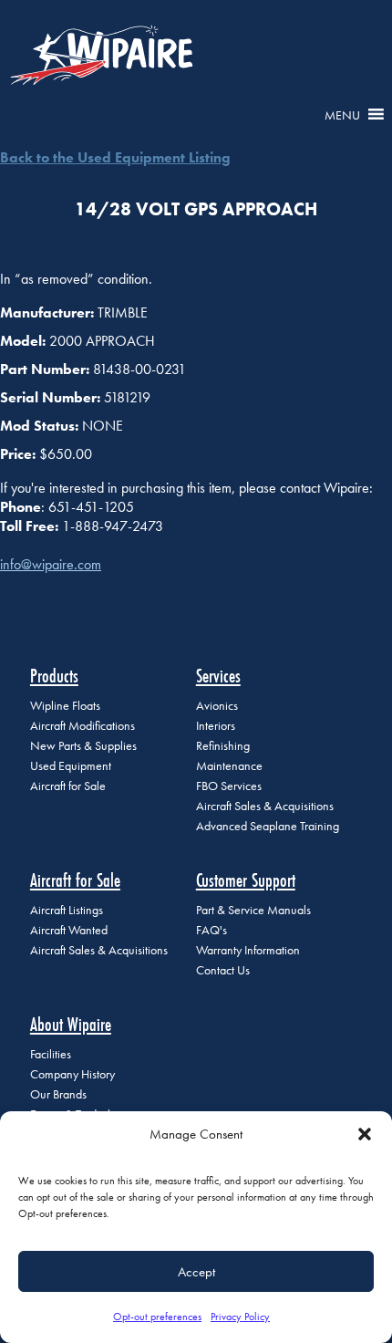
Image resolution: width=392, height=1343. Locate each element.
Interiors (215, 726)
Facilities (50, 1054)
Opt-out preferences (157, 1316)
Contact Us (223, 970)
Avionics (217, 705)
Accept (196, 1272)
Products (54, 675)
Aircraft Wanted (69, 930)
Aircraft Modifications (82, 726)
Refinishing (223, 746)
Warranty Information (248, 950)
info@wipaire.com (50, 564)
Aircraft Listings (66, 910)
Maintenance (229, 766)
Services (218, 675)
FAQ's (211, 930)
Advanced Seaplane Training (267, 826)
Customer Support (245, 880)
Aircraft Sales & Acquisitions (265, 806)
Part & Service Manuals (253, 910)
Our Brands (58, 1094)
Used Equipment (70, 766)
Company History (72, 1074)
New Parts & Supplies (83, 746)
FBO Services (229, 786)
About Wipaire (70, 1024)
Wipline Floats (65, 705)
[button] (365, 1134)
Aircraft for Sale (68, 786)
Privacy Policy (240, 1316)
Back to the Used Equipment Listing (115, 157)
